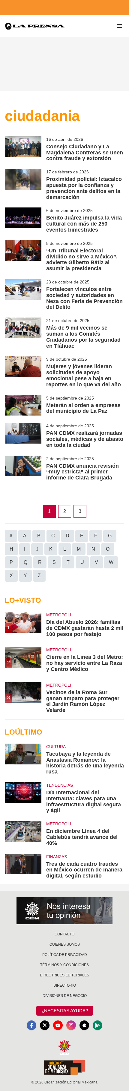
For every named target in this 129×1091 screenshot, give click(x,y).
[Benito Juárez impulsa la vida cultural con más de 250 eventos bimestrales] (23, 220)
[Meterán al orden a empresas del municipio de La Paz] (23, 405)
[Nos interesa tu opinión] (64, 910)
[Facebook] (31, 1025)
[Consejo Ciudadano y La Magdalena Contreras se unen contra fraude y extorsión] (23, 149)
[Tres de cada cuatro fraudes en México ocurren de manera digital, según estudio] (23, 866)
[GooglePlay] (97, 1025)
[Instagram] (71, 1025)
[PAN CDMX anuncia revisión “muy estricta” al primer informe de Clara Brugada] (23, 468)
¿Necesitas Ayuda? (64, 1010)
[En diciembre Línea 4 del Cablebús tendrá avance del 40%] (23, 833)
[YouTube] (58, 1025)
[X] (45, 1025)
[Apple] (84, 1025)
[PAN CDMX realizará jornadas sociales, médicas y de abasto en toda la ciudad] (23, 435)
